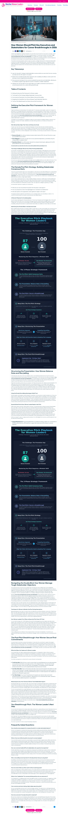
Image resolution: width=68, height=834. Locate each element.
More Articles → (30, 8)
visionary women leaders (39, 213)
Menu (65, 1)
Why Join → (38, 8)
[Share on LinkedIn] (20, 51)
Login (60, 1)
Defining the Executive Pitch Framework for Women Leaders (25, 93)
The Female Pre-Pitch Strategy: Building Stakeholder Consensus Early (27, 95)
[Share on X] (18, 51)
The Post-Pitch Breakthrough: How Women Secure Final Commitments (27, 101)
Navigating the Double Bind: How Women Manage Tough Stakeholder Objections (29, 99)
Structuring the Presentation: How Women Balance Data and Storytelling (28, 97)
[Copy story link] (24, 51)
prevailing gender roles (15, 158)
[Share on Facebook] (16, 51)
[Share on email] (22, 51)
